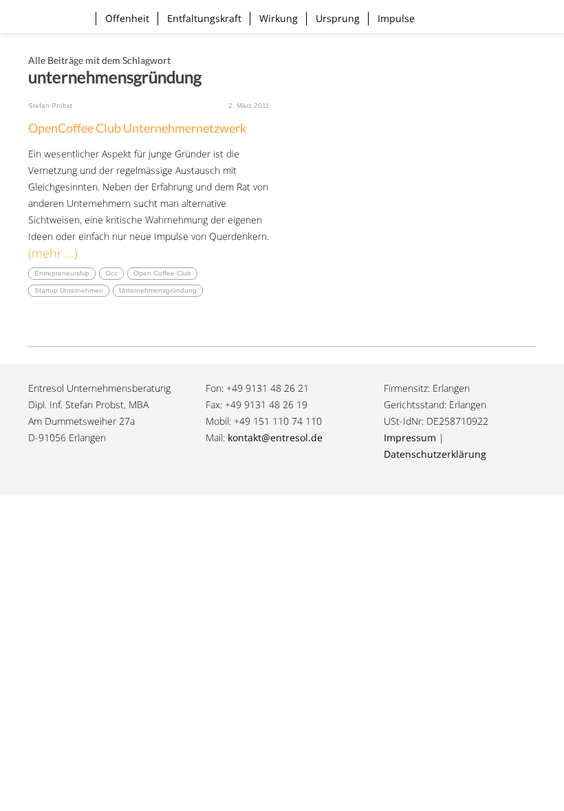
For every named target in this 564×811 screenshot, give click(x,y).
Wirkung (278, 18)
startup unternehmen (68, 290)
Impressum (410, 437)
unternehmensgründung (158, 290)
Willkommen (49, 9)
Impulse (396, 18)
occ (111, 273)
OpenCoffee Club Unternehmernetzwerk (137, 127)
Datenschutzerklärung (435, 453)
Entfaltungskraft (204, 18)
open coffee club (162, 273)
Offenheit (127, 18)
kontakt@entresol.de (275, 437)
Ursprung (338, 18)
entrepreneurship (61, 273)
